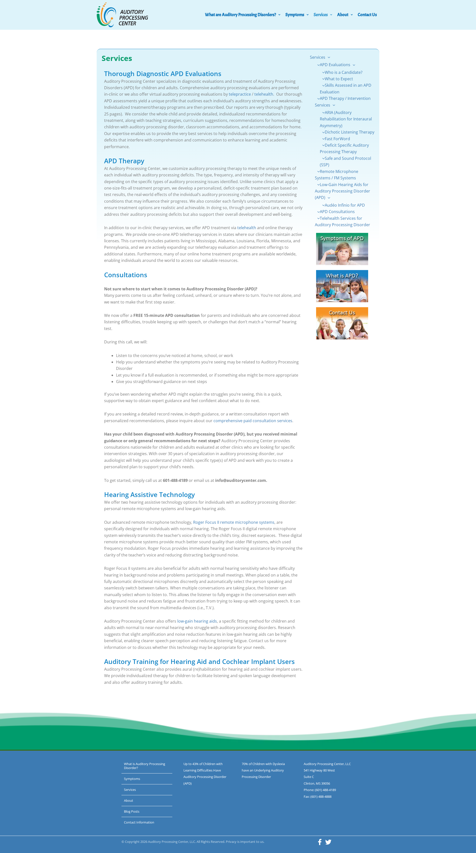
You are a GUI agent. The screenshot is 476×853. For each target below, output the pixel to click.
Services (321, 15)
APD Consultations (337, 211)
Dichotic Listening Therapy (349, 132)
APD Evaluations (335, 64)
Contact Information (139, 822)
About (342, 15)
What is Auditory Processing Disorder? (144, 766)
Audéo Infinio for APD (345, 205)
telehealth (263, 94)
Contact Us (367, 15)
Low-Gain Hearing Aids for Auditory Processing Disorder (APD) (342, 191)
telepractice (240, 94)
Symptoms (294, 15)
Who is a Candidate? (343, 72)
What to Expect (339, 79)
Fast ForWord (337, 138)
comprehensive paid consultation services (252, 420)
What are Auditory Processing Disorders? (240, 15)
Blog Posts (131, 811)
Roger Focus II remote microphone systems (233, 522)
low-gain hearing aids (197, 621)
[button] (327, 57)
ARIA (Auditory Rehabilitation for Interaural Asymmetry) (346, 119)
